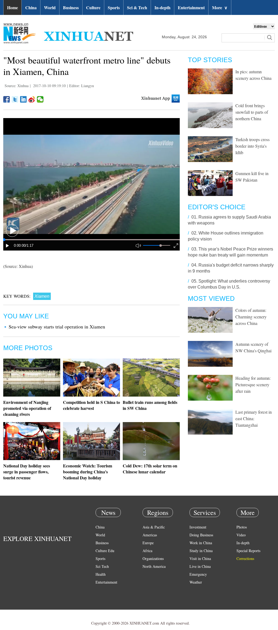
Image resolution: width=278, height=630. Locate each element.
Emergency (198, 574)
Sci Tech (102, 566)
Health (101, 574)
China (31, 7)
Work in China (200, 542)
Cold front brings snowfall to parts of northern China (251, 112)
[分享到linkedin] (23, 99)
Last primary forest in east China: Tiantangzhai (253, 418)
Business (71, 7)
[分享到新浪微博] (32, 99)
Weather (195, 582)
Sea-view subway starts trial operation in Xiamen (57, 326)
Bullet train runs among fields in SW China (150, 405)
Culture (93, 7)
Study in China (201, 550)
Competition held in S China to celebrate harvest (91, 405)
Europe (148, 542)
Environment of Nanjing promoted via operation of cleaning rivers (27, 408)
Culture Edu (105, 550)
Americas (150, 534)
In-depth (162, 7)
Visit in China (200, 558)
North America (154, 566)
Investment (197, 527)
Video (241, 534)
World (50, 7)
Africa (147, 550)
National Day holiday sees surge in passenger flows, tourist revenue (26, 472)
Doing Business (201, 534)
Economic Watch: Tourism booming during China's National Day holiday (87, 472)
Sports (114, 7)
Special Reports (248, 550)
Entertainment (191, 7)
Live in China (200, 566)
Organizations (153, 558)
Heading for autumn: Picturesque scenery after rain (253, 384)
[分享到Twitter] (15, 99)
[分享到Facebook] (6, 99)
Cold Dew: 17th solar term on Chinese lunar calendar (150, 469)
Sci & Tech (137, 7)
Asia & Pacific (154, 527)
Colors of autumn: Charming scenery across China (251, 316)
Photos (241, 527)
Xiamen (41, 296)
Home (12, 7)
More (220, 7)
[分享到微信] (40, 99)
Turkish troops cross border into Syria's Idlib (252, 146)
